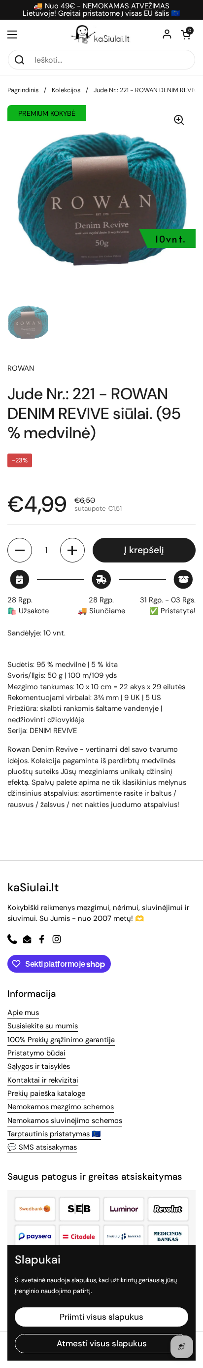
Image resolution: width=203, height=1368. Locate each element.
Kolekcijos (66, 90)
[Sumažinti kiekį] (19, 550)
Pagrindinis (22, 90)
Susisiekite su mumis (42, 1026)
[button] (186, 34)
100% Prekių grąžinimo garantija (61, 1040)
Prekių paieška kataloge (46, 1093)
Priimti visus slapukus (101, 1316)
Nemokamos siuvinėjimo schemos (64, 1120)
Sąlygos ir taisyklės (38, 1066)
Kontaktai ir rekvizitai (42, 1080)
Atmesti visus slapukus (102, 1343)
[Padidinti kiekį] (72, 550)
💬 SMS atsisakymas (42, 1147)
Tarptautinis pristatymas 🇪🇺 (54, 1134)
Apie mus (23, 1012)
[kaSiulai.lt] (101, 34)
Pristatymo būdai (36, 1053)
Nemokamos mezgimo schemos (60, 1107)
